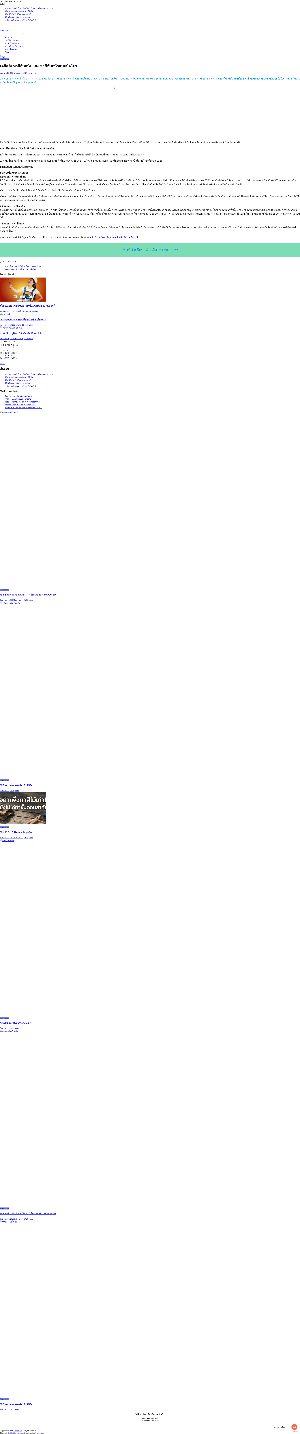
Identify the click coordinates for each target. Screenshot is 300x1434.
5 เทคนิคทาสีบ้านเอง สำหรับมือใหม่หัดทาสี (116, 237)
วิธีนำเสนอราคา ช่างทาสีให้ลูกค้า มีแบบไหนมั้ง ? (23, 319)
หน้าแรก (8, 37)
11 (3, 353)
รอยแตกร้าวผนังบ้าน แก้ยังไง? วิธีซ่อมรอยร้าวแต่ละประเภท (29, 8)
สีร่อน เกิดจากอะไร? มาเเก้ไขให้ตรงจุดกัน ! (22, 402)
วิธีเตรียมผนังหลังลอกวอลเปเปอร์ (18, 17)
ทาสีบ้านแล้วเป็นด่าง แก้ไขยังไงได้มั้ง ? (20, 20)
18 (4, 356)
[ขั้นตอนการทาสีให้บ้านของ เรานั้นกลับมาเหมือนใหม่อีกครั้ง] (23, 301)
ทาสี (34, 73)
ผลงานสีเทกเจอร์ (11, 49)
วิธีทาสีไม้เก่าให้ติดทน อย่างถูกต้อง (19, 14)
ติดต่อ (7, 52)
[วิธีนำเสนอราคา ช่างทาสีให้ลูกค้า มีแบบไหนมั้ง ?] (5, 314)
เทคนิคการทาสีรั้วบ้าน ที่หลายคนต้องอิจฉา (23, 266)
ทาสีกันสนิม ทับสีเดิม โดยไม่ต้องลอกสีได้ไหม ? (23, 408)
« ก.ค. (2, 364)
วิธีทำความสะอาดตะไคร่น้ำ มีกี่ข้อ (19, 11)
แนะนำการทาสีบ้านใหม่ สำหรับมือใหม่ (22, 269)
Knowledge (4, 59)
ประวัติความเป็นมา (12, 40)
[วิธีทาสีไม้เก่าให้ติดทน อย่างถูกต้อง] (23, 823)
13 (8, 353)
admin (30, 73)
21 (12, 356)
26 (6, 358)
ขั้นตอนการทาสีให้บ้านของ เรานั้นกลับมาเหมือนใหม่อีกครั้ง (28, 306)
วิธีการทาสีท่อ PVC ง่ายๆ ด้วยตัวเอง (19, 405)
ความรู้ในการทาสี (12, 43)
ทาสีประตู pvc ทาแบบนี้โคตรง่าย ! (18, 399)
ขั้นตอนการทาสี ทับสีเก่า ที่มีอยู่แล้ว (19, 396)
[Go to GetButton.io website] (294, 1431)
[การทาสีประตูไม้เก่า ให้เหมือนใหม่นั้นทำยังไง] (11, 328)
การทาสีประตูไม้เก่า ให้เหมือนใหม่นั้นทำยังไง (21, 333)
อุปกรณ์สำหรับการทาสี (14, 46)
